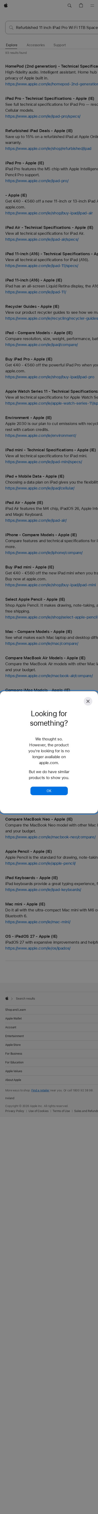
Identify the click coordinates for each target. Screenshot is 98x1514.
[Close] (88, 701)
